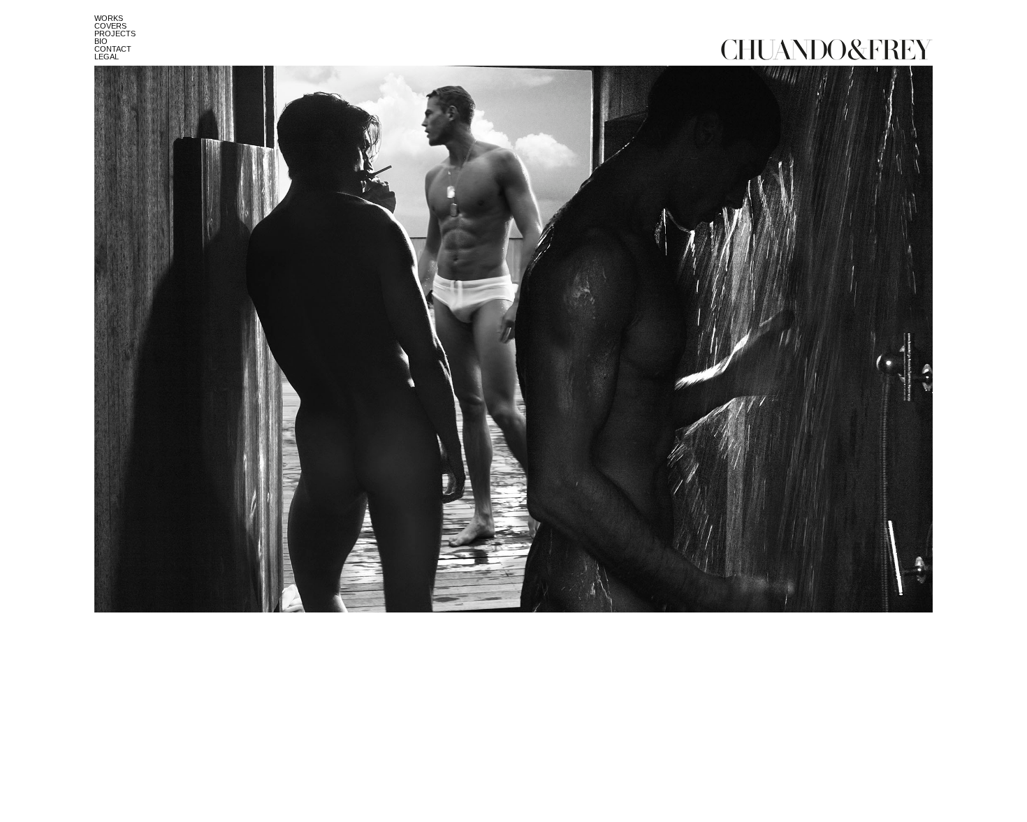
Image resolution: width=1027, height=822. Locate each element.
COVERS (110, 26)
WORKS (108, 18)
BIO (101, 41)
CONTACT (112, 49)
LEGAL (106, 56)
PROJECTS (115, 33)
